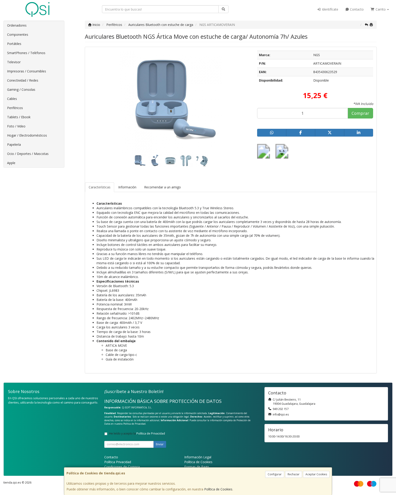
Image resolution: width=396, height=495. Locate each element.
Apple (11, 163)
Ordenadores (17, 25)
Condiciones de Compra (122, 467)
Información (127, 187)
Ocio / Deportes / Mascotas (28, 153)
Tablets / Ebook (18, 117)
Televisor (14, 62)
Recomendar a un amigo (162, 187)
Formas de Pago (196, 467)
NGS (316, 55)
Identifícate (329, 9)
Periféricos (15, 108)
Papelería (14, 144)
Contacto (356, 9)
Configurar (275, 474)
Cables (12, 98)
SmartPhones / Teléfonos (26, 53)
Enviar (160, 444)
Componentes (17, 34)
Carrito (381, 9)
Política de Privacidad (134, 423)
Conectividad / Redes (22, 80)
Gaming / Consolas (21, 89)
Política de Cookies (218, 489)
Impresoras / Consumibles (26, 71)
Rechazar (294, 474)
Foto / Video (16, 126)
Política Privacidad (117, 462)
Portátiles (14, 43)
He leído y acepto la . (137, 433)
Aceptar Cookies (316, 474)
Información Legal (197, 457)
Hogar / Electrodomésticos (27, 135)
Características (99, 187)
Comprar (360, 113)
